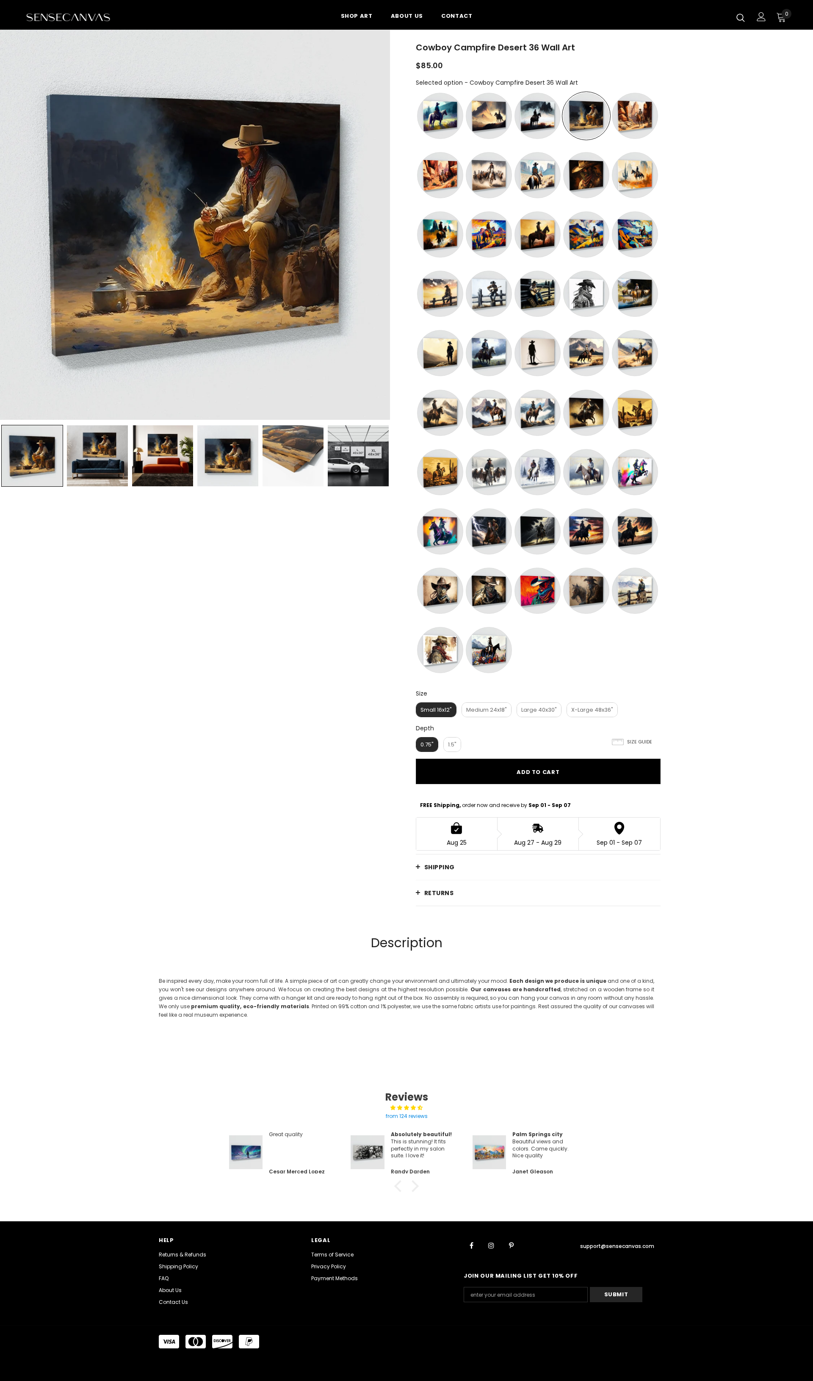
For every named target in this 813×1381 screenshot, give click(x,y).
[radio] (440, 116)
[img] (406, 1108)
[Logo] (75, 17)
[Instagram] (491, 1245)
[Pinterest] (511, 1245)
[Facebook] (471, 1245)
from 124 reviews (407, 1116)
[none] (32, 456)
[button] (400, 1186)
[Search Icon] (740, 17)
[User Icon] (761, 16)
